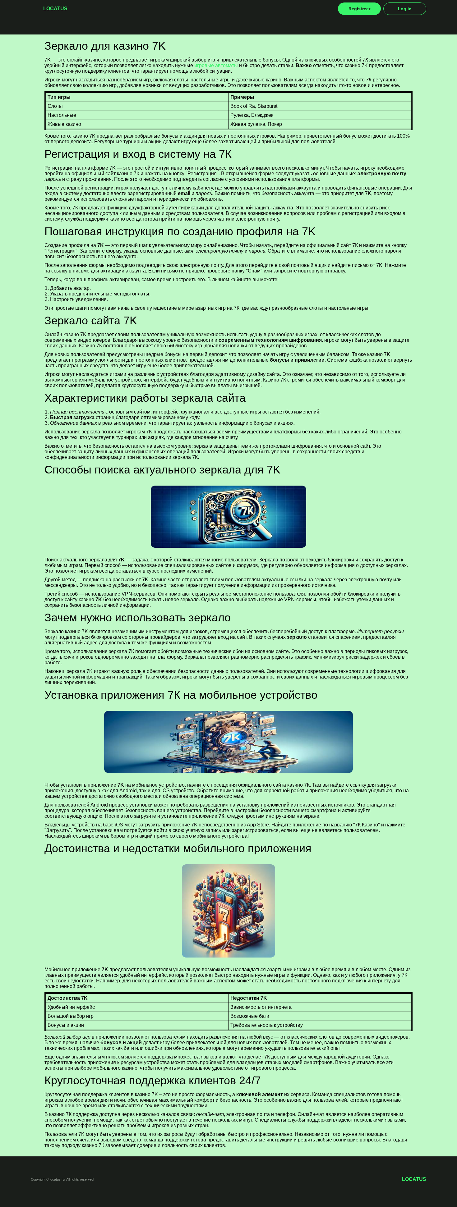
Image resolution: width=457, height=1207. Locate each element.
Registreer (359, 8)
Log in (405, 8)
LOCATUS (55, 8)
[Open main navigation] (34, 8)
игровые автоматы (216, 65)
